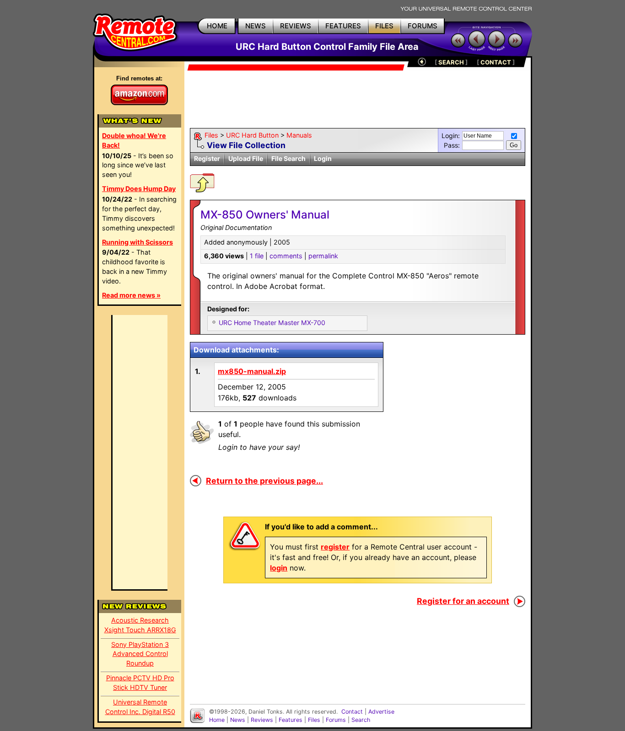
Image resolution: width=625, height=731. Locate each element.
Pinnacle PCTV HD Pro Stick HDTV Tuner (140, 682)
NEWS (255, 25)
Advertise (381, 711)
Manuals (299, 135)
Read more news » (131, 295)
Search (360, 719)
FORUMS (422, 25)
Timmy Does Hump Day (139, 188)
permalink (323, 256)
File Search (288, 158)
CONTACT (495, 62)
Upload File (245, 158)
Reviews (262, 719)
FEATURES (343, 25)
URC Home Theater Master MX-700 (272, 322)
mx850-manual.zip (252, 371)
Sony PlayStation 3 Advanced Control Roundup (140, 653)
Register (207, 158)
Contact (352, 711)
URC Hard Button (252, 135)
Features (290, 719)
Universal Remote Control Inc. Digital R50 (140, 706)
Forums (336, 719)
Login (323, 158)
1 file (257, 256)
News (237, 719)
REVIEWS (295, 25)
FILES (384, 25)
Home (217, 719)
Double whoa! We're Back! (134, 140)
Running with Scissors (137, 242)
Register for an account (463, 601)
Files (211, 135)
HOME (217, 25)
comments (285, 256)
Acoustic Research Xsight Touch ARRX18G (140, 625)
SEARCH (451, 62)
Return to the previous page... (264, 481)
